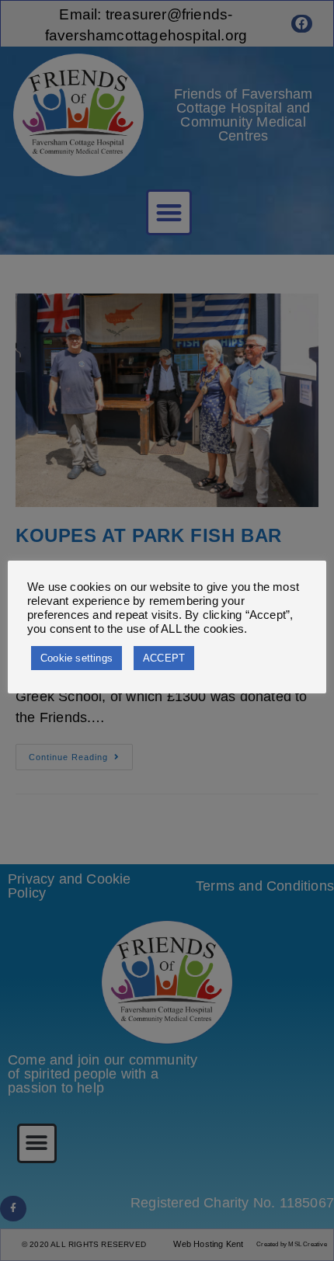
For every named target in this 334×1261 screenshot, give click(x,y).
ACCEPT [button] (164, 658)
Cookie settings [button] (76, 658)
